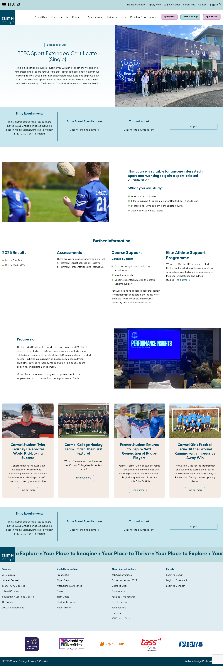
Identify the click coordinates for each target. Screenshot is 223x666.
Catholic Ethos (119, 586)
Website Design (193, 661)
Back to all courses (57, 45)
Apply (193, 126)
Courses (55, 17)
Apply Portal (212, 17)
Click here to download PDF (139, 130)
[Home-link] (7, 24)
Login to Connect (175, 586)
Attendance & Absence (69, 586)
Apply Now (155, 5)
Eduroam (117, 613)
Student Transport (67, 602)
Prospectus (63, 575)
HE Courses (8, 602)
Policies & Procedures (123, 597)
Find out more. (182, 280)
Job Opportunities (122, 575)
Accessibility (64, 608)
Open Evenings (190, 17)
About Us (40, 17)
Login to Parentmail (177, 580)
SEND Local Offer (121, 619)
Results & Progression (142, 17)
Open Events (64, 580)
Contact (202, 5)
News (60, 591)
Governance (118, 591)
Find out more (27, 490)
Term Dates (63, 597)
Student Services (115, 17)
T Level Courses (10, 591)
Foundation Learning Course (18, 597)
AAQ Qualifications (13, 608)
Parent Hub (189, 5)
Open (46, 17)
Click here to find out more (84, 130)
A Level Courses (11, 580)
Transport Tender (136, 5)
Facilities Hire (119, 608)
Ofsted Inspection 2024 (124, 580)
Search (215, 5)
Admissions (94, 17)
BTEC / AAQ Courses (13, 586)
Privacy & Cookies (38, 661)
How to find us (119, 602)
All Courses (8, 575)
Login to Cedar (172, 5)
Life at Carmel (73, 17)
